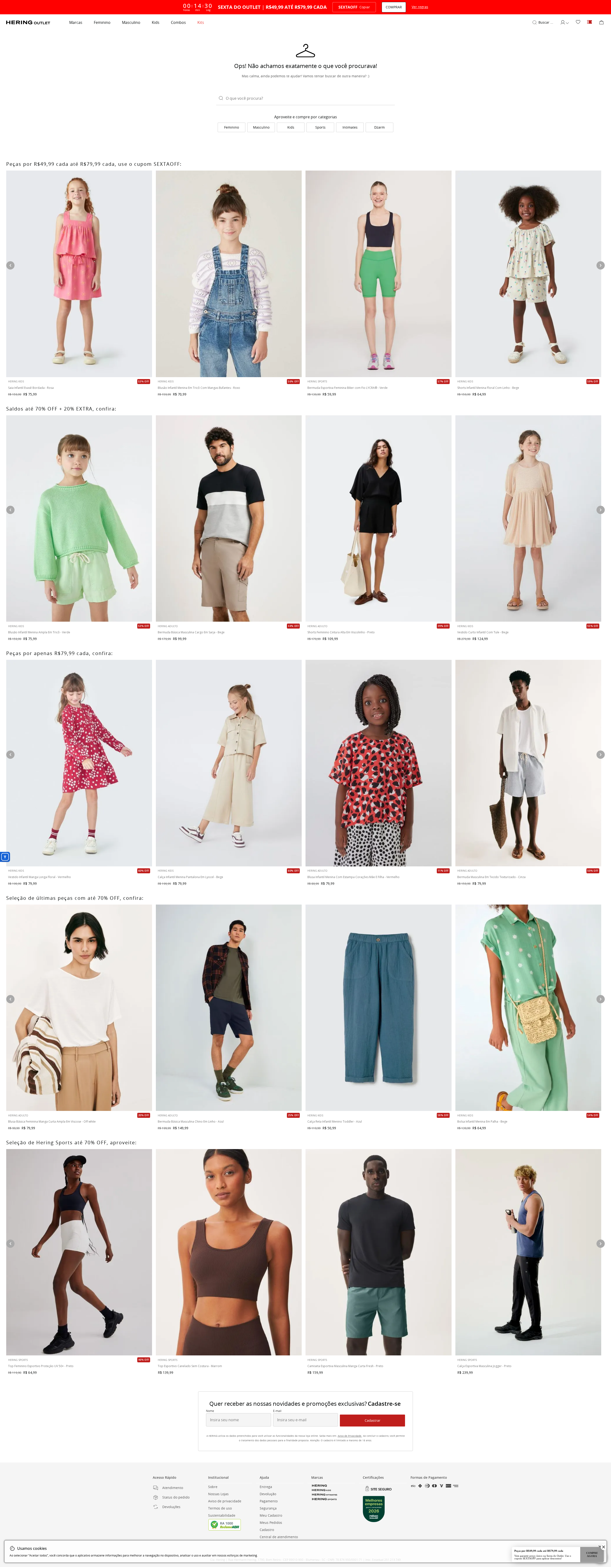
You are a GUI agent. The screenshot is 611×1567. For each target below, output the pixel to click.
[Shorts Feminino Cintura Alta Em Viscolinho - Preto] (378, 518)
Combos (178, 22)
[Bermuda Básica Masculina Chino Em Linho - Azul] (229, 1008)
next (600, 1243)
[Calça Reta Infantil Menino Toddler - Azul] (378, 1008)
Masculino (131, 22)
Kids (155, 22)
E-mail (277, 1411)
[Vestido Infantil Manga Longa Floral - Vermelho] (79, 763)
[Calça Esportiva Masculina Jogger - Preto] (528, 1252)
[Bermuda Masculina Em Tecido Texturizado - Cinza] (528, 763)
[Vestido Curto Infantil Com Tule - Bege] (528, 518)
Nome (210, 1411)
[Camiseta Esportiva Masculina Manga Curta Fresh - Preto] (378, 1252)
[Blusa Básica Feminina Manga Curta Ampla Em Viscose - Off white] (79, 1008)
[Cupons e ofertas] (589, 22)
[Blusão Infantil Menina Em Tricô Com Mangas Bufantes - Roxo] (229, 274)
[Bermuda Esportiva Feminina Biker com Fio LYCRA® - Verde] (378, 274)
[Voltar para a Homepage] (28, 22)
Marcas (75, 22)
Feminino (102, 22)
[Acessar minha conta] (564, 22)
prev (10, 1243)
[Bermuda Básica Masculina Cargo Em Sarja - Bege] (229, 518)
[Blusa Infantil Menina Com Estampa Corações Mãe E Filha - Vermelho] (378, 763)
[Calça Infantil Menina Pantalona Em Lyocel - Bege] (229, 763)
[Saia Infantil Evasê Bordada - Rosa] (79, 274)
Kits (200, 22)
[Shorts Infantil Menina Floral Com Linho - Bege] (528, 274)
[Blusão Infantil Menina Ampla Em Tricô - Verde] (79, 518)
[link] (578, 22)
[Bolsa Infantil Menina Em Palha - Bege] (528, 1008)
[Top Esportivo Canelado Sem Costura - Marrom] (229, 1252)
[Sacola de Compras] (601, 22)
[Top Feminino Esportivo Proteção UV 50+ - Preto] (79, 1252)
